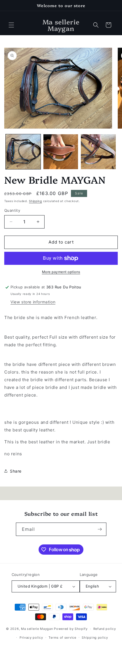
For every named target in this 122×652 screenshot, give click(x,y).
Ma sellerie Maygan (37, 629)
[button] (11, 25)
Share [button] (16, 471)
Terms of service (62, 638)
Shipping (35, 201)
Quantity (12, 210)
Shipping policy (95, 638)
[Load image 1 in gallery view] (23, 151)
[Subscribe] (100, 529)
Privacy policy (31, 638)
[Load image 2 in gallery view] (60, 151)
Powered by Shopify (71, 629)
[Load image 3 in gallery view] (98, 151)
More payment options (61, 272)
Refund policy (104, 629)
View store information (32, 301)
